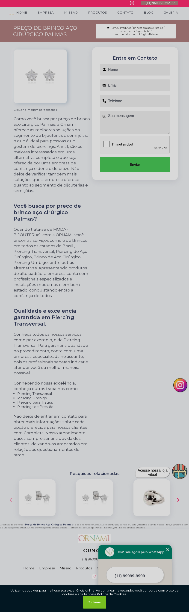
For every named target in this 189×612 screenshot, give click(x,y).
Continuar (95, 602)
